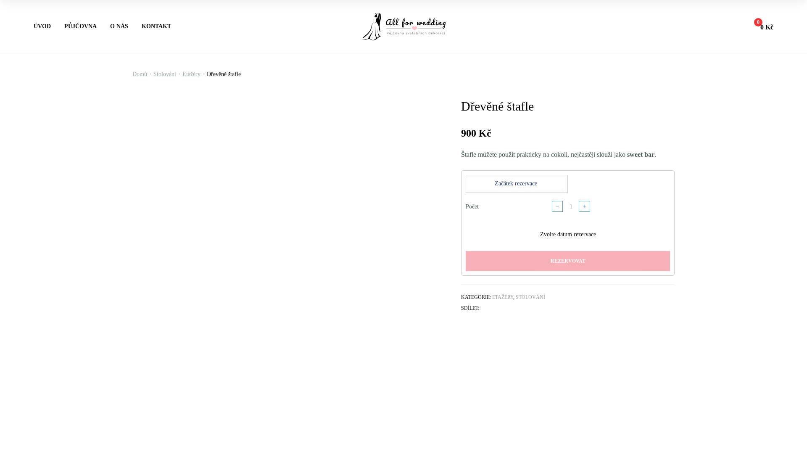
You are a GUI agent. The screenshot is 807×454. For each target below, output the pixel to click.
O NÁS (119, 26)
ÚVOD (42, 26)
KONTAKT (156, 26)
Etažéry (191, 74)
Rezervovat (568, 261)
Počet (472, 206)
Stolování (164, 74)
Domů (139, 74)
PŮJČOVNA (80, 26)
